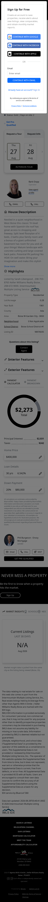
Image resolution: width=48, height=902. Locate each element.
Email (10, 68)
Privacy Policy (16, 106)
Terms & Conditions (30, 106)
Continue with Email (24, 80)
